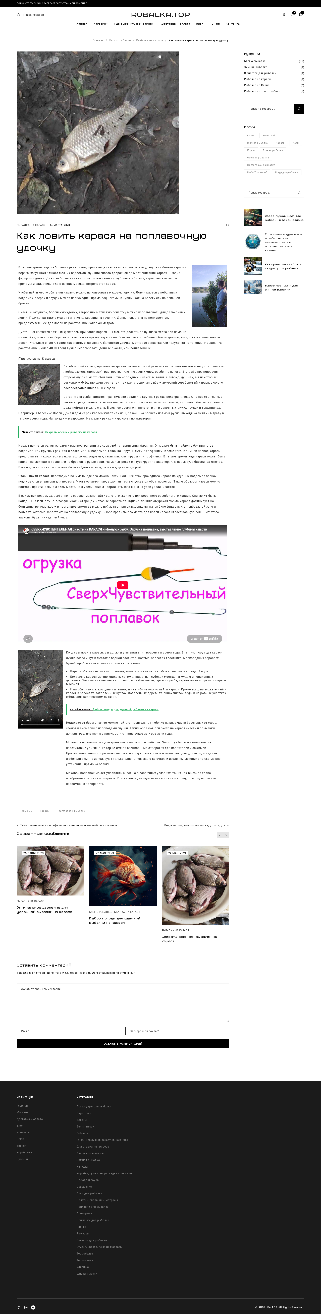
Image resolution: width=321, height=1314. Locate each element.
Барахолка (84, 1113)
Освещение (84, 1186)
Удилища (83, 1267)
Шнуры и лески (87, 1273)
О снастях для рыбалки (260, 73)
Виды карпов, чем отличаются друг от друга (195, 825)
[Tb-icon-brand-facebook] (19, 1307)
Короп (251, 150)
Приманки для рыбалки (93, 1220)
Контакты (23, 1132)
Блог (20, 1125)
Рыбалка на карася (149, 40)
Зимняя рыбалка (255, 67)
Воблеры (83, 1133)
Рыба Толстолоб (257, 172)
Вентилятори (85, 1126)
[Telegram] (33, 1307)
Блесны (82, 1119)
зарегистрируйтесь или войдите (65, 3)
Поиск (299, 109)
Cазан (251, 135)
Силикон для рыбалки (92, 1240)
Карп (296, 143)
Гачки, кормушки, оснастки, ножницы (102, 1140)
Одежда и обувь (88, 1180)
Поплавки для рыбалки (93, 1206)
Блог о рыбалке (120, 40)
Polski (21, 1139)
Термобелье (85, 1253)
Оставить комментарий (123, 1043)
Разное (81, 1226)
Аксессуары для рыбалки (94, 1106)
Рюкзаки (83, 1233)
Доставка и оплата (30, 1119)
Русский (22, 1159)
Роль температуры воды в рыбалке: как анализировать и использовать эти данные (283, 242)
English (21, 1145)
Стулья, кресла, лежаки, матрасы (99, 1246)
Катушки (83, 1166)
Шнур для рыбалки (286, 172)
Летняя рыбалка (273, 150)
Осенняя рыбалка (258, 157)
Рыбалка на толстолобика (262, 91)
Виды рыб (26, 811)
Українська (24, 1152)
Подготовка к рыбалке (71, 811)
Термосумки (85, 1260)
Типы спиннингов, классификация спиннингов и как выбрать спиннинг (69, 825)
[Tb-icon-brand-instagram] (26, 1307)
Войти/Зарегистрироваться (284, 15)
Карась (44, 811)
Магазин (23, 1112)
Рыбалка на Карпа (257, 85)
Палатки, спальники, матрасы (97, 1200)
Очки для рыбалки (89, 1193)
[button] (220, 835)
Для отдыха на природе (93, 1146)
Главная (98, 40)
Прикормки (84, 1213)
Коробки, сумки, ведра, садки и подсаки (104, 1173)
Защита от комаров (90, 1153)
